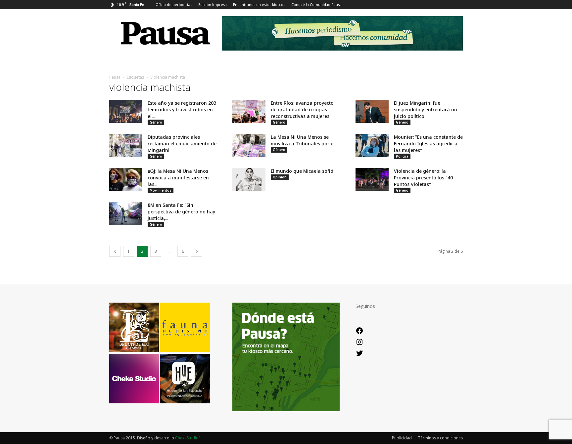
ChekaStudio (187, 438)
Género (156, 122)
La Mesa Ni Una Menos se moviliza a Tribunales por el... (304, 140)
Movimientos (160, 190)
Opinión (280, 177)
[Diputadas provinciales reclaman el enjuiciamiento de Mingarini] (125, 145)
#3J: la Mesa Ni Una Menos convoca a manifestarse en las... (178, 177)
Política (402, 156)
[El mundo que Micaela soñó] (248, 179)
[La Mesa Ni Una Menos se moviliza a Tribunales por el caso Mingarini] (248, 145)
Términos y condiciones (440, 438)
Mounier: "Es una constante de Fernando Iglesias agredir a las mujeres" (428, 143)
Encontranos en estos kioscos (259, 4)
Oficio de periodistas (174, 4)
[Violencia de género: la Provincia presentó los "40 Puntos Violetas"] (372, 179)
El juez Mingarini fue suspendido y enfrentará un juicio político (425, 109)
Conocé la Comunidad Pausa (316, 4)
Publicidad (402, 438)
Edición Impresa (212, 4)
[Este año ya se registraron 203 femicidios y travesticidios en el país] (125, 111)
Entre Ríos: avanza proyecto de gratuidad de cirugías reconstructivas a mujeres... (302, 109)
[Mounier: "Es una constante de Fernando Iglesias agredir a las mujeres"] (372, 145)
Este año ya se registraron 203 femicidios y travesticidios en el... (182, 109)
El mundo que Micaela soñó (302, 171)
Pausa (114, 77)
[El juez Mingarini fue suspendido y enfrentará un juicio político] (372, 111)
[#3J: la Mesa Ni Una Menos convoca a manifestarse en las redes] (125, 179)
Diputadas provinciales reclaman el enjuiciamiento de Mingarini (182, 143)
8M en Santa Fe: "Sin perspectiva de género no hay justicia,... (181, 211)
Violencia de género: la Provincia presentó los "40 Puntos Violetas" (423, 177)
